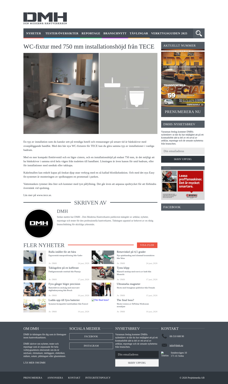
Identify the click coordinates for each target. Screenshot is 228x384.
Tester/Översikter (61, 33)
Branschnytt (115, 33)
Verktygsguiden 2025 (169, 33)
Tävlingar (139, 33)
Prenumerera (32, 378)
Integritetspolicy (98, 378)
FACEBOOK (91, 336)
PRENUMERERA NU (183, 112)
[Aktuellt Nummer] (183, 77)
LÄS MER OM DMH (34, 362)
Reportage (91, 33)
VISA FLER (147, 245)
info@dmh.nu (176, 345)
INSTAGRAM (91, 345)
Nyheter (33, 33)
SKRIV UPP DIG (183, 159)
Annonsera (55, 378)
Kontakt (74, 378)
